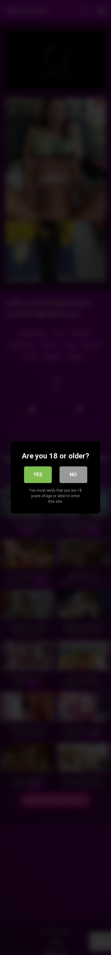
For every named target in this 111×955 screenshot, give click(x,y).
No (73, 475)
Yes (37, 475)
